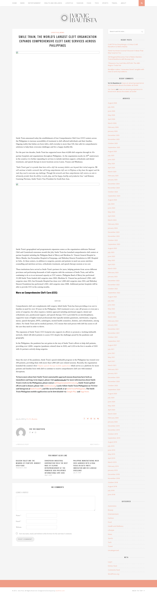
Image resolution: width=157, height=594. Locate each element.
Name (18, 515)
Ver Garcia (112, 89)
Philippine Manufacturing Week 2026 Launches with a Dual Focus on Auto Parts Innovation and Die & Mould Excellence (86, 465)
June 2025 (111, 159)
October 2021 (113, 337)
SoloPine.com (60, 591)
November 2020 (114, 381)
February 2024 (113, 224)
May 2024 (111, 212)
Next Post (94, 444)
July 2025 (111, 155)
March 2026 (112, 123)
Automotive (112, 506)
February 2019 (113, 466)
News (22, 3)
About (123, 3)
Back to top (137, 591)
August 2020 (112, 393)
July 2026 (111, 107)
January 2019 (113, 470)
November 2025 (114, 139)
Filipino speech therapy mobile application (53, 365)
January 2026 (113, 131)
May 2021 (111, 357)
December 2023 (113, 232)
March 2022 (112, 317)
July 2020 (111, 397)
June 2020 (111, 402)
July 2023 (111, 252)
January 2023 (113, 276)
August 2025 (112, 151)
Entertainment (34, 3)
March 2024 (112, 220)
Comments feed (114, 570)
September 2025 (114, 147)
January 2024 (113, 228)
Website (18, 527)
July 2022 (111, 301)
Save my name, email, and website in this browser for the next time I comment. (45, 534)
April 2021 (111, 361)
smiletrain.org (50, 386)
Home (14, 3)
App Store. (85, 391)
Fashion (80, 3)
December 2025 (113, 135)
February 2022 (113, 321)
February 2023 (113, 272)
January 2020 (113, 422)
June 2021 (111, 353)
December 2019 (113, 426)
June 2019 (111, 450)
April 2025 (111, 167)
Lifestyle (69, 3)
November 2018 (114, 478)
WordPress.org (113, 574)
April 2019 (111, 458)
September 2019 (114, 438)
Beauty (110, 510)
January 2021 (113, 373)
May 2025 (111, 163)
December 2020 (113, 377)
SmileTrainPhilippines (75, 388)
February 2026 (113, 127)
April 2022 (111, 313)
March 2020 (112, 414)
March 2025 (112, 171)
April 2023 (111, 264)
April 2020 (111, 410)
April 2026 (111, 119)
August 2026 (112, 103)
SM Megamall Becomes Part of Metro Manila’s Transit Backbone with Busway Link (125, 58)
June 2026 (111, 111)
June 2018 (111, 494)
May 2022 (111, 309)
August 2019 (112, 442)
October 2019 (113, 434)
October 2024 (113, 192)
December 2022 (113, 280)
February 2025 (113, 176)
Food (89, 3)
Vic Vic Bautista (31, 419)
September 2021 (114, 341)
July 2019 (111, 446)
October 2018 (113, 482)
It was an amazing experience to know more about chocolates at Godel (126, 84)
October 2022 (113, 289)
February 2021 (113, 369)
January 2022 (113, 325)
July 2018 (111, 490)
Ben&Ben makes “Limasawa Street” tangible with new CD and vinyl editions (126, 70)
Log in (110, 562)
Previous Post (23, 444)
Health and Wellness (53, 3)
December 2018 (113, 474)
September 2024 (114, 196)
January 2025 (113, 180)
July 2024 (111, 204)
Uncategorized (113, 550)
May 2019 (111, 454)
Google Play (72, 391)
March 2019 (112, 462)
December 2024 (113, 184)
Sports (105, 3)
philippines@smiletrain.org (66, 383)
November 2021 (114, 333)
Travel (114, 3)
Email (18, 521)
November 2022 (114, 284)
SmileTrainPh (36, 388)
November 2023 (114, 236)
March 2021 (112, 365)
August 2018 (112, 486)
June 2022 (111, 305)
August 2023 (112, 248)
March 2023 (112, 268)
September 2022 (114, 293)
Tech (97, 3)
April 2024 (111, 216)
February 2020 (113, 418)
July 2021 (111, 349)
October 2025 (113, 143)
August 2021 (112, 345)
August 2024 (112, 200)
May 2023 (111, 260)
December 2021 (113, 329)
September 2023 (114, 244)
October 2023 (113, 240)
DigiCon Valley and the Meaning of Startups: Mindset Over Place (28, 463)
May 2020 (111, 406)
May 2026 (111, 115)
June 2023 (111, 256)
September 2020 (114, 389)
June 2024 (111, 208)
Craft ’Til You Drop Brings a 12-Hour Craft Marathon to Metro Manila (123, 45)
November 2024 (114, 188)
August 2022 (112, 297)
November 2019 (114, 430)
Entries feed (112, 566)
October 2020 (113, 385)
